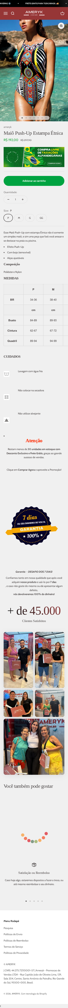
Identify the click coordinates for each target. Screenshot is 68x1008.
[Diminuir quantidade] (8, 199)
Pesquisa (8, 928)
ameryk (7, 127)
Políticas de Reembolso (16, 940)
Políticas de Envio (13, 934)
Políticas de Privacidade (16, 952)
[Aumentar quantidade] (22, 199)
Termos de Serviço (13, 946)
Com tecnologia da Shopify (34, 993)
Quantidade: (10, 192)
